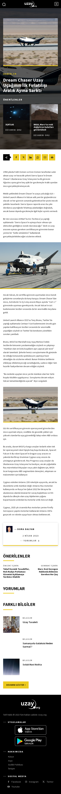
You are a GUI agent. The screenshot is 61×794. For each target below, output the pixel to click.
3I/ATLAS (9, 124)
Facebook (16, 781)
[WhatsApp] (38, 157)
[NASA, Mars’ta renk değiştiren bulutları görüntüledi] (44, 112)
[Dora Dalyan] (10, 529)
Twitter (50, 781)
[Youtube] (8, 787)
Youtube (15, 786)
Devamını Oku (13, 130)
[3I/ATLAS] (16, 112)
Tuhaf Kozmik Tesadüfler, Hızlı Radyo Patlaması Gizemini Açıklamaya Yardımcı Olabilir (16, 573)
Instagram (33, 781)
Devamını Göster (15, 684)
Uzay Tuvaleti (30, 622)
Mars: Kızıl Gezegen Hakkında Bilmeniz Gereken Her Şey (48, 572)
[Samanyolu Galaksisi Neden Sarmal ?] (11, 645)
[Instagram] (26, 782)
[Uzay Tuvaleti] (11, 624)
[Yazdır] (52, 157)
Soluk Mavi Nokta (32, 664)
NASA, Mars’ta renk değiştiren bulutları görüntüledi (44, 127)
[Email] (45, 157)
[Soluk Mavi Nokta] (11, 667)
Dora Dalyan (25, 529)
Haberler (10, 74)
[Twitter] (23, 157)
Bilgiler (27, 618)
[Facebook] (16, 157)
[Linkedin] (30, 157)
